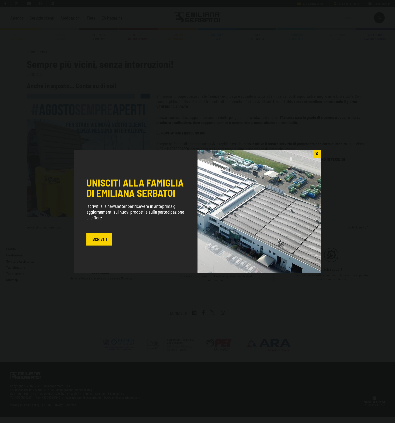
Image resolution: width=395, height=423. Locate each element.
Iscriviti (99, 239)
